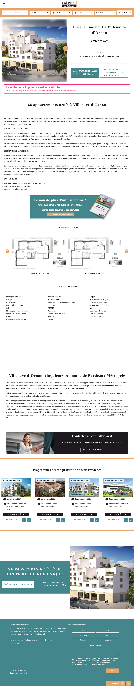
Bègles (30, 396)
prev (3, 48)
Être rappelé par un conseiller (85, 72)
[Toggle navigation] (3, 4)
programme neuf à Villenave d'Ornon (21, 133)
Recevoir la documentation (60, 214)
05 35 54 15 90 (15, 643)
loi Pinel (69, 386)
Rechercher (124, 13)
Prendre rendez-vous (92, 450)
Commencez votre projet (18, 584)
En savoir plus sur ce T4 (39, 273)
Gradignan (38, 396)
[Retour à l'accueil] (69, 4)
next (65, 48)
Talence (47, 396)
